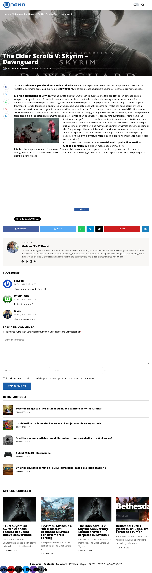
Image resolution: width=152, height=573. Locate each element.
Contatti (48, 563)
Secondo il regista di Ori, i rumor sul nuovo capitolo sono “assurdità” (59, 408)
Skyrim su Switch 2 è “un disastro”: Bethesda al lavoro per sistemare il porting (56, 532)
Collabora (61, 563)
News (31, 14)
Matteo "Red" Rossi (18, 69)
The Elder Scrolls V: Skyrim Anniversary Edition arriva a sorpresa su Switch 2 (93, 530)
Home (6, 14)
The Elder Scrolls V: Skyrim (27, 219)
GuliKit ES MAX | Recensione (33, 453)
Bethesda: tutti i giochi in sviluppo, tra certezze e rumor (132, 529)
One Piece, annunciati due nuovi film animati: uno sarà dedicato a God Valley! (64, 438)
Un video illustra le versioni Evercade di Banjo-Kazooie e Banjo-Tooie (58, 423)
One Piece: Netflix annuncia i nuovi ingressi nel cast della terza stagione (61, 467)
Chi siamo (35, 563)
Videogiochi (18, 14)
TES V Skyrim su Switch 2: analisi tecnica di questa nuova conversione (17, 530)
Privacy (73, 563)
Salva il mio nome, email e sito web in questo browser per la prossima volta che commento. (50, 378)
